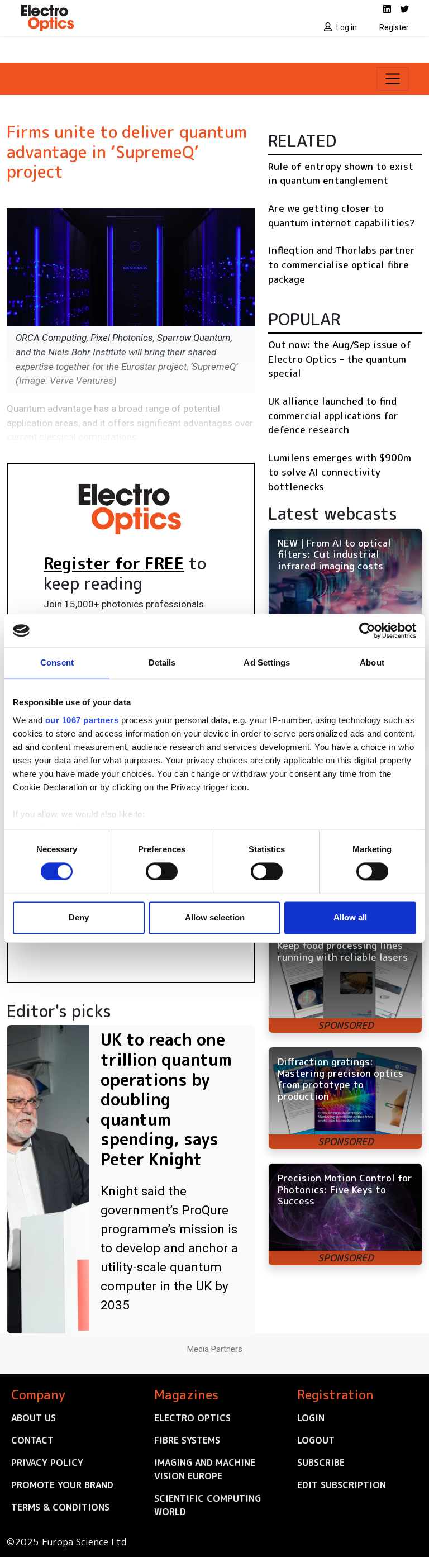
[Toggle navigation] (392, 79)
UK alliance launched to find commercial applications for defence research (333, 415)
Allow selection (215, 918)
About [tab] (372, 662)
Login (311, 1418)
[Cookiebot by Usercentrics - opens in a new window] (367, 630)
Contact (32, 1440)
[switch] (162, 871)
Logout (316, 1440)
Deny (79, 918)
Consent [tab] (57, 662)
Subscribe (321, 1462)
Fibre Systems (187, 1440)
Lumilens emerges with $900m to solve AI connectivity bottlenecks (339, 471)
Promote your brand (62, 1485)
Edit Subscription (341, 1485)
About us (33, 1418)
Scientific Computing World (207, 1505)
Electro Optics (192, 1418)
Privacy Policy (47, 1462)
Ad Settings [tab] (267, 662)
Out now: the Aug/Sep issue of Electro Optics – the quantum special (339, 358)
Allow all (350, 918)
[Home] (114, 18)
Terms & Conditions (60, 1507)
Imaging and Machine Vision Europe (204, 1469)
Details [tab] (162, 662)
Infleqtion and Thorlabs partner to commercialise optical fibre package (341, 264)
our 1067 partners (82, 720)
